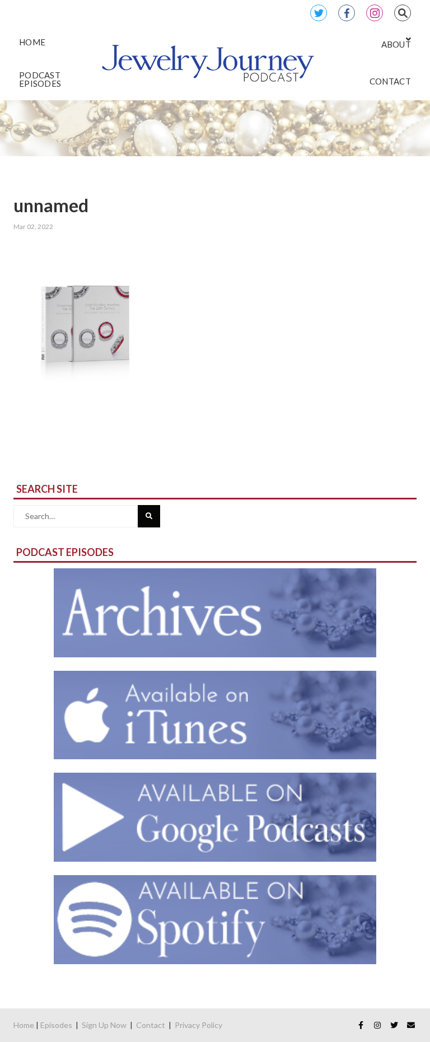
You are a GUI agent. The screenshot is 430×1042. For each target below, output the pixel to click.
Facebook (346, 12)
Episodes (56, 1025)
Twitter (318, 12)
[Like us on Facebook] (360, 1025)
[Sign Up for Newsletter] (411, 1025)
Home (23, 1025)
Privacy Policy (198, 1025)
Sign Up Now (104, 1025)
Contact (150, 1025)
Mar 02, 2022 (33, 226)
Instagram (374, 12)
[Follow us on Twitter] (394, 1025)
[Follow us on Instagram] (377, 1025)
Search (402, 12)
